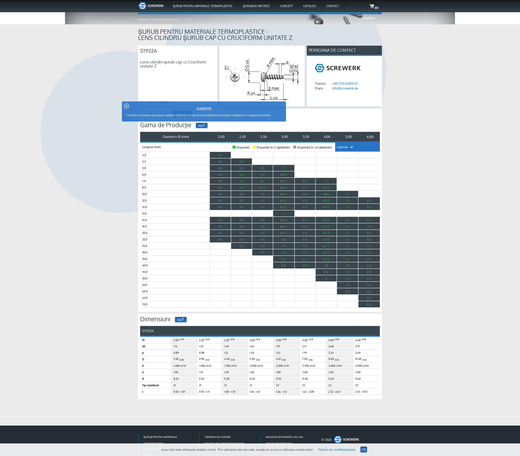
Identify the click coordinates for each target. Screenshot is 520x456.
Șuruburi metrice (256, 6)
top (200, 125)
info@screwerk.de (345, 88)
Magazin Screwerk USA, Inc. (285, 437)
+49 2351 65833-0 (345, 84)
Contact (332, 6)
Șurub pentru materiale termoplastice (203, 6)
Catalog (309, 6)
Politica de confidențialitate (336, 450)
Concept (286, 6)
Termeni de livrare (218, 437)
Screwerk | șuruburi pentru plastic (158, 19)
